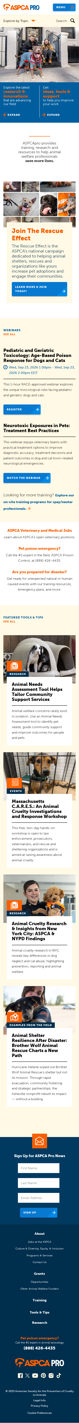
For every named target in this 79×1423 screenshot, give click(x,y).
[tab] (20, 102)
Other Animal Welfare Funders (39, 1288)
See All (9, 334)
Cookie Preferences (39, 1412)
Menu (61, 7)
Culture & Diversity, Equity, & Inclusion (39, 1248)
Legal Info (39, 1400)
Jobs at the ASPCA (39, 1241)
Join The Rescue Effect (37, 234)
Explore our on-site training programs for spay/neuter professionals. (38, 502)
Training (40, 1300)
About (40, 1234)
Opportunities (39, 1281)
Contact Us (40, 1262)
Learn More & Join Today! (31, 289)
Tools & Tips (40, 1312)
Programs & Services (40, 1255)
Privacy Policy (39, 1405)
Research (39, 1323)
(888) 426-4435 (39, 1348)
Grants (39, 1274)
